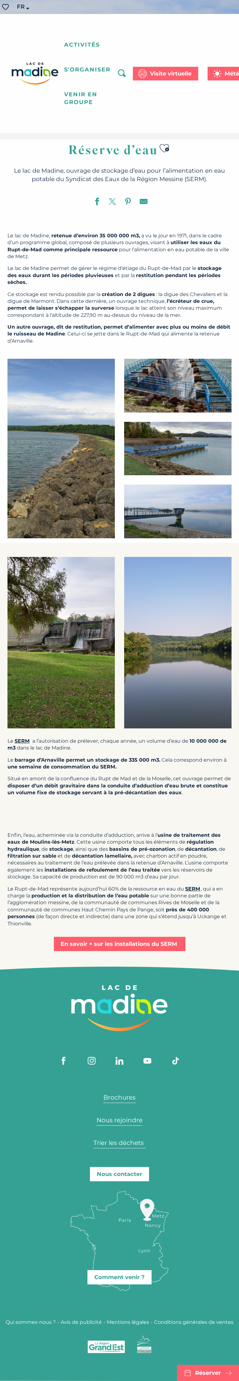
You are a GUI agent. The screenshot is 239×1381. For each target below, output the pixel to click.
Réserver (208, 1373)
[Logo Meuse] (144, 1344)
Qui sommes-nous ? (31, 1322)
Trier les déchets (119, 1142)
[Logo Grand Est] (106, 1347)
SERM (192, 889)
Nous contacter (119, 1174)
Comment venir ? (119, 1277)
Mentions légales (128, 1322)
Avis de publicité (81, 1322)
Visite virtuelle (170, 73)
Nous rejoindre (119, 1120)
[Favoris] (6, 7)
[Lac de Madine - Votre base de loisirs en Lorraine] (35, 73)
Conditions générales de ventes (193, 1322)
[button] (21, 7)
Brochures (119, 1097)
